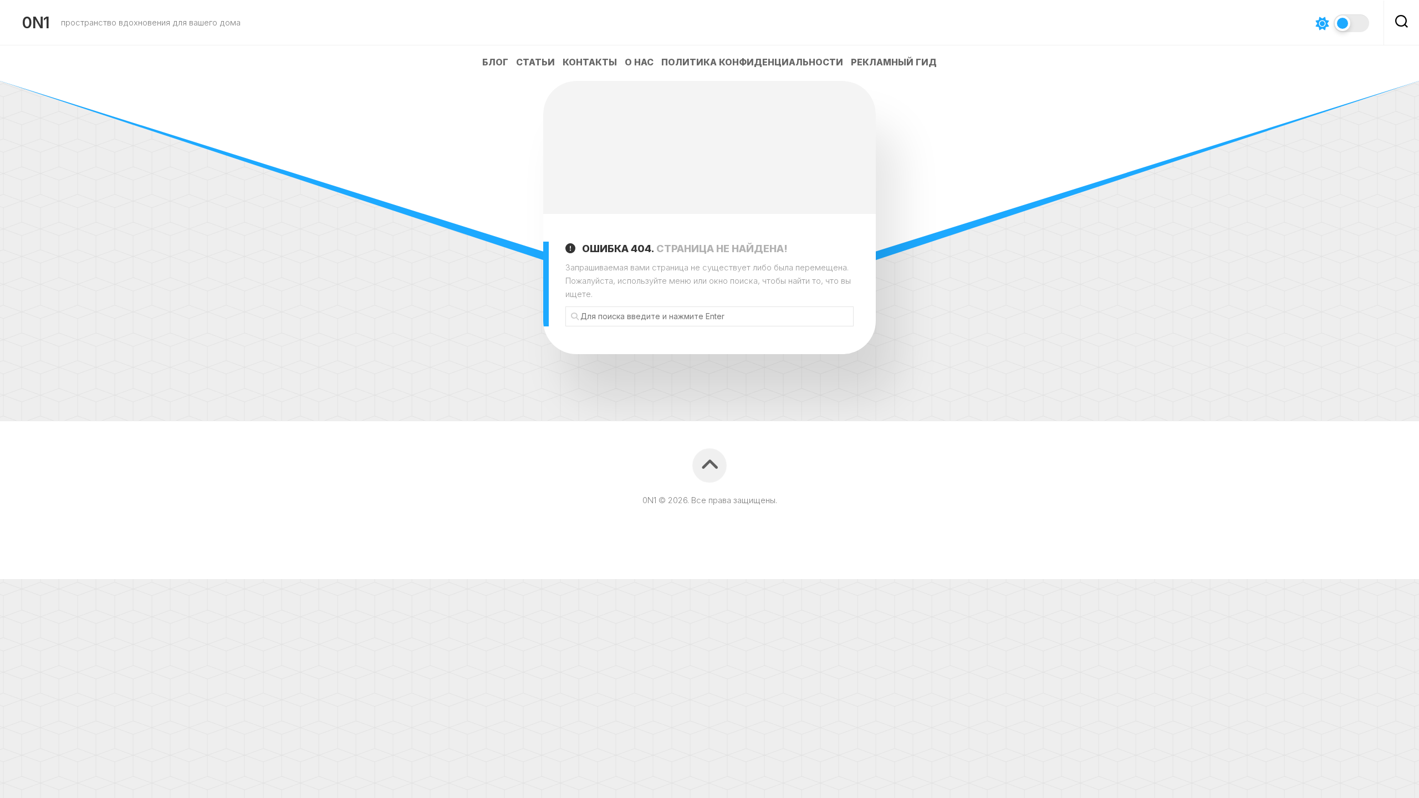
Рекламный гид (894, 62)
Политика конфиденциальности (752, 62)
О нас (639, 62)
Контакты (590, 62)
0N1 (36, 22)
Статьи (535, 62)
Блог (495, 62)
